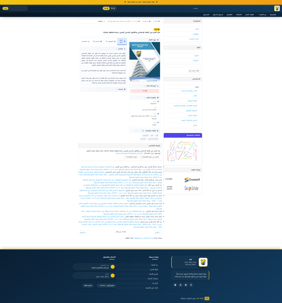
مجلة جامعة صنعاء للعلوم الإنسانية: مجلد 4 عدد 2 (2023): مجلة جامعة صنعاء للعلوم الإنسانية (121, 207)
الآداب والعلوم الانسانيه (189, 90)
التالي (157, 232)
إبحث (5, 8)
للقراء (197, 29)
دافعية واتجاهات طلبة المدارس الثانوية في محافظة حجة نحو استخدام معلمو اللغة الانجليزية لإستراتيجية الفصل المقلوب (120, 173)
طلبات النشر (249, 14)
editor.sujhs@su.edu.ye (100, 268)
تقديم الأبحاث (153, 274)
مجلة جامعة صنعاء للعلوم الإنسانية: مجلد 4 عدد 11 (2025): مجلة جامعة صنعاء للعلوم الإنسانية (119, 193)
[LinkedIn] (180, 285)
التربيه (195, 125)
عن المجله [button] (262, 14)
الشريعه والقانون (191, 110)
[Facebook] (191, 285)
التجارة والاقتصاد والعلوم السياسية (185, 105)
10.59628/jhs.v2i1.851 (150, 110)
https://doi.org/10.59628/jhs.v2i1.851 (129, 153)
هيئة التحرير (154, 269)
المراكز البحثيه (192, 115)
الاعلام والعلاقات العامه (189, 120)
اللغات (195, 95)
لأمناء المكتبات (194, 39)
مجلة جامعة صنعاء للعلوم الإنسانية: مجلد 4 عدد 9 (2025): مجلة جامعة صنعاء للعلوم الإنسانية (117, 187)
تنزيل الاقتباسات (131, 156)
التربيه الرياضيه (192, 100)
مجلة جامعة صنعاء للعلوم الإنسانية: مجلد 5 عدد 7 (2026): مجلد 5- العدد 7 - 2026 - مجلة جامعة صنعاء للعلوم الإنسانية (121, 199)
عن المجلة (154, 265)
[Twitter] (186, 285)
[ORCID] (175, 285)
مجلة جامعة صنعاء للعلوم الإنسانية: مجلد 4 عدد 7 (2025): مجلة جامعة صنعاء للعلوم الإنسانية (111, 169)
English (196, 60)
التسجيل (206, 14)
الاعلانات (239, 14)
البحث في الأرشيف (151, 287)
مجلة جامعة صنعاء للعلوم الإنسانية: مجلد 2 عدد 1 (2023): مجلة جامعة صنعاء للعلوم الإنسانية (121, 212)
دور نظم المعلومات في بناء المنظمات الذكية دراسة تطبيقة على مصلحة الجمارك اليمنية (115, 211)
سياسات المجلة (153, 278)
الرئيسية (195, 8)
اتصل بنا (155, 283)
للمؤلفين (196, 34)
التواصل (229, 14)
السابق (83, 232)
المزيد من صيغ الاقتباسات (150, 156)
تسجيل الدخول (218, 14)
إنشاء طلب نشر (194, 70)
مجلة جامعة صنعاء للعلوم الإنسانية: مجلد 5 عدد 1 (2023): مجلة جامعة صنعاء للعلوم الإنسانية (125, 182)
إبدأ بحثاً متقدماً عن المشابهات (144, 238)
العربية (197, 55)
